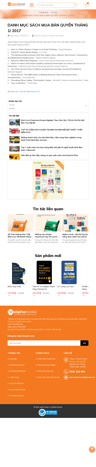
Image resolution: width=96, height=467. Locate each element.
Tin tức (11, 105)
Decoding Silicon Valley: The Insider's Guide (31, 80)
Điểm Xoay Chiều (14, 286)
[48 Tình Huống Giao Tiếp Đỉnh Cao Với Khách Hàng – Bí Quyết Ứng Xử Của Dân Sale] (21, 222)
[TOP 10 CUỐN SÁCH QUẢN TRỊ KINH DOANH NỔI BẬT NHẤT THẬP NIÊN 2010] (14, 131)
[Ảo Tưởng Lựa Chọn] (69, 272)
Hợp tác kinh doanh (17, 389)
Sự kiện (12, 108)
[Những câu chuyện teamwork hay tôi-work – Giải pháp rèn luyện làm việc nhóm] (48, 222)
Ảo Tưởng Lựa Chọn (65, 286)
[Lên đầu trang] (92, 456)
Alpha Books (57, 407)
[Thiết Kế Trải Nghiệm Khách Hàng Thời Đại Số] (44, 272)
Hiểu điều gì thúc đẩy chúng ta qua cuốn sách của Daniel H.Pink (49, 155)
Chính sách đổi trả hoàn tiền (49, 377)
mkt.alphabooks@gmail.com (78, 377)
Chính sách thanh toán (46, 359)
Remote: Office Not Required (24, 60)
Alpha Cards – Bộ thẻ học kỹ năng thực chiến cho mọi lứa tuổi (75, 236)
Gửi (84, 343)
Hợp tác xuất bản (16, 383)
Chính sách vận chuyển (46, 365)
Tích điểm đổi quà (16, 396)
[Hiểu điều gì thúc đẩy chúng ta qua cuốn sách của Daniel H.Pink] (14, 156)
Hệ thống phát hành (17, 371)
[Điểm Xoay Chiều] (19, 272)
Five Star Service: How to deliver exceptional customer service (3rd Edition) (46, 69)
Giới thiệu (13, 359)
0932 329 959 (77, 371)
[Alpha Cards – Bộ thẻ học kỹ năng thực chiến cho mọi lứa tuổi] (75, 222)
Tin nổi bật (14, 115)
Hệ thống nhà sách (17, 365)
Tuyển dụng (14, 377)
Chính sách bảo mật (46, 371)
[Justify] (75, 5)
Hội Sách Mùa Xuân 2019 (29, 91)
